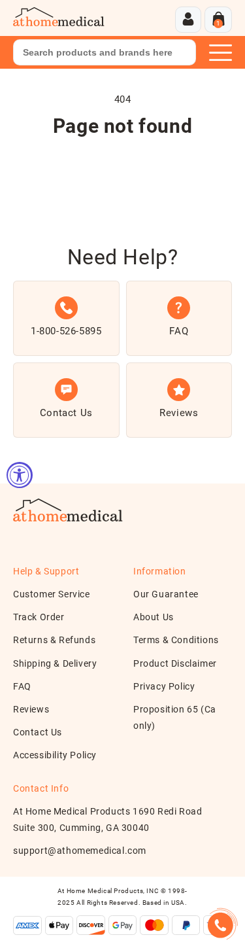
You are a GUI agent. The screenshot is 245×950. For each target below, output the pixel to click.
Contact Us (37, 732)
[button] (218, 20)
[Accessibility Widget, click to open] (20, 475)
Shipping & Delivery (55, 663)
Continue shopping (122, 166)
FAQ (22, 686)
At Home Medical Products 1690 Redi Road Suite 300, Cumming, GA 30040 (107, 819)
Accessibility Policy (55, 755)
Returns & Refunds (54, 640)
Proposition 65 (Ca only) (174, 717)
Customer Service (51, 594)
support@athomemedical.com (79, 850)
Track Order (39, 617)
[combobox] (104, 52)
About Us (153, 617)
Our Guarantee (166, 594)
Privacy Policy (164, 686)
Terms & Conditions (176, 640)
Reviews (31, 709)
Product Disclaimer (175, 663)
